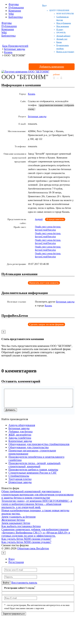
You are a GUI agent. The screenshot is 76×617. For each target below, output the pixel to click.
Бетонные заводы (37, 116)
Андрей (39, 219)
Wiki (11, 13)
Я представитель (55, 219)
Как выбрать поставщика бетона (21, 526)
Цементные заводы (20, 482)
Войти (6, 582)
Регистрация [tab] (16, 562)
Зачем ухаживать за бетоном (18, 516)
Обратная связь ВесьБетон (33, 548)
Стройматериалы (18, 475)
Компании (14, 10)
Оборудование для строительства (28, 447)
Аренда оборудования (21, 425)
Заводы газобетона (19, 437)
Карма (59, 42)
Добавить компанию (51, 66)
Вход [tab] (11, 558)
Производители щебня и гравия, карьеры (33, 469)
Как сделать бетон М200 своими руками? (26, 538)
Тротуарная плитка (19, 479)
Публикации (16, 7)
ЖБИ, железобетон (19, 434)
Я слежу (59, 29)
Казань (31, 94)
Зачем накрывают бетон (15, 523)
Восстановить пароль (24, 582)
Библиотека (15, 16)
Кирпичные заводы (20, 441)
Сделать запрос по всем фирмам (46, 324)
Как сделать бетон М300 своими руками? (26, 542)
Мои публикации (63, 23)
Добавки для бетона (20, 431)
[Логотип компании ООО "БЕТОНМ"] (25, 71)
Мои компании (62, 26)
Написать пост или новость (44, 283)
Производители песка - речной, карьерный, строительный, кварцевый (34, 465)
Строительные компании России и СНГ (32, 472)
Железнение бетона (13, 519)
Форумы (13, 4)
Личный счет (61, 39)
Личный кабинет (63, 36)
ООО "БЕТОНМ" (24, 76)
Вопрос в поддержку (65, 52)
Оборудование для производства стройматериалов (38, 444)
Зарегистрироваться (14, 613)
